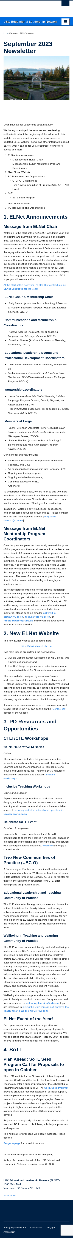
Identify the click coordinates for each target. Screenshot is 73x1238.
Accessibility (9, 1232)
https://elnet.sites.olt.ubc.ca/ (36, 646)
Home (6, 33)
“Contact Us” (59, 708)
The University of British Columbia (27, 7)
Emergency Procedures (15, 1227)
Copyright (50, 1227)
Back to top (10, 1195)
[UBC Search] (65, 4)
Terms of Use (36, 1227)
